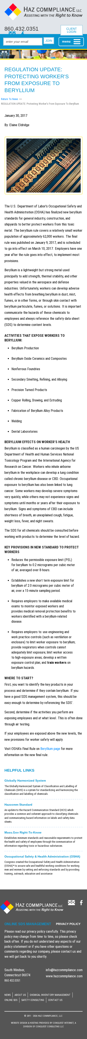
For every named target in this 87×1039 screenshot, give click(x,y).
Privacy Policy (68, 923)
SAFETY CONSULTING (32, 1000)
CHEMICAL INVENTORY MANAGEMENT (50, 994)
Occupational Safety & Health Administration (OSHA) (42, 856)
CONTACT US (55, 1000)
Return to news (9, 99)
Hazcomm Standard (18, 804)
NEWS (7, 994)
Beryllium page (50, 748)
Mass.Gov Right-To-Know (22, 832)
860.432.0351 (21, 29)
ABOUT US (20, 994)
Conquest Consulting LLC (50, 1026)
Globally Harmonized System (25, 780)
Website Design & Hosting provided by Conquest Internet (42, 1023)
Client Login (71, 30)
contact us (68, 951)
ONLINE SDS (10, 1000)
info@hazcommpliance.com (64, 970)
